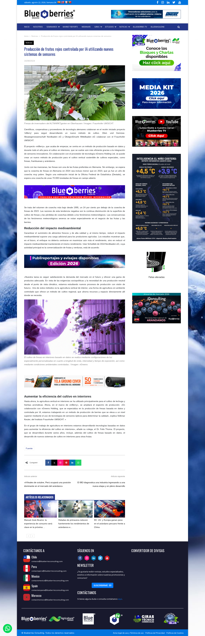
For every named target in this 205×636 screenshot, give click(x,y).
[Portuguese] (69, 2)
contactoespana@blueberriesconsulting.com (50, 590)
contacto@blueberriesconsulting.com (47, 561)
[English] (62, 2)
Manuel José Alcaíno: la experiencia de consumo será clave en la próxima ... (38, 523)
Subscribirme (102, 585)
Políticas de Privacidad (155, 633)
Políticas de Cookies (175, 633)
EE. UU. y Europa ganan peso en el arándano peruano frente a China (109, 523)
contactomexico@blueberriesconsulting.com (50, 580)
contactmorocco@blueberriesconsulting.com (50, 599)
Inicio (26, 36)
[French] (66, 2)
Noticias (34, 36)
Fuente (29, 448)
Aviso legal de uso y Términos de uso (128, 633)
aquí (120, 599)
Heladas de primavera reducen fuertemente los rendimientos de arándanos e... (73, 523)
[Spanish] (59, 2)
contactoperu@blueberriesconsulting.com (49, 571)
